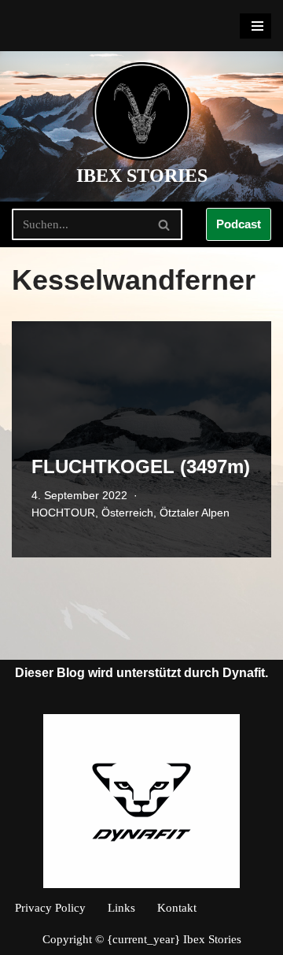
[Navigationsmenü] (255, 26)
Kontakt (177, 907)
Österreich (127, 513)
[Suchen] (164, 224)
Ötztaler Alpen (195, 513)
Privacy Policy (50, 907)
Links (121, 907)
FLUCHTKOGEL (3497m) (140, 466)
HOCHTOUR (63, 513)
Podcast (238, 224)
